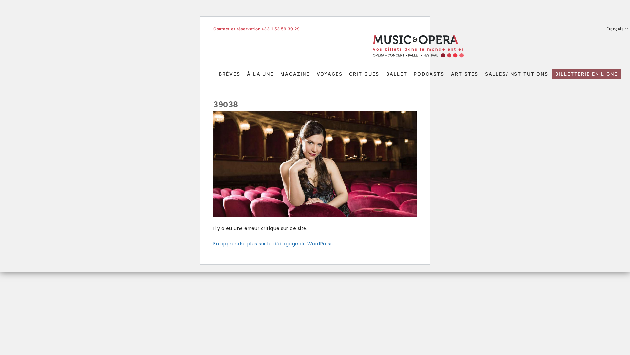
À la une (260, 74)
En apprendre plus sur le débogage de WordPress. (273, 243)
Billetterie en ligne (586, 74)
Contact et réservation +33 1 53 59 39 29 (256, 28)
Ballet (396, 74)
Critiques (364, 74)
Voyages (330, 74)
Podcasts (429, 74)
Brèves (229, 74)
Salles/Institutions (516, 74)
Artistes (464, 74)
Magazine (295, 74)
